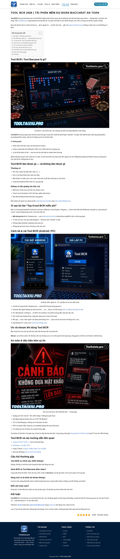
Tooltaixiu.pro (22, 20)
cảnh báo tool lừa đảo (43, 201)
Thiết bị (32, 4)
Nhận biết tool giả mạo (93, 542)
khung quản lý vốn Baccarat (79, 433)
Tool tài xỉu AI (43, 545)
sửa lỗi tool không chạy (39, 323)
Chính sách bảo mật (93, 534)
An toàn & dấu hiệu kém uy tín (23, 47)
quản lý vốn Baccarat (76, 25)
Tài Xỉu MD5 (66, 540)
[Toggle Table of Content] (39, 33)
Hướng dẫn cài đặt (44, 534)
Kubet (35, 448)
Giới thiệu (90, 531)
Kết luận (16, 54)
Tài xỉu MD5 (42, 448)
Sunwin (25, 448)
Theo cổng (55, 4)
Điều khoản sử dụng (93, 537)
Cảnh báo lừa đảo (92, 540)
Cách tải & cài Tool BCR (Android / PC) (25, 43)
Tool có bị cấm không (93, 545)
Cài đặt (23, 445)
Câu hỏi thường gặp (20, 52)
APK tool (65, 309)
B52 (64, 537)
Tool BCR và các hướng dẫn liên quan (25, 49)
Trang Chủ (24, 4)
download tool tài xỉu (49, 216)
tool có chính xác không (33, 452)
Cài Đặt (40, 4)
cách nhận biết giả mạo (62, 201)
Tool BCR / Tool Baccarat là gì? (22, 36)
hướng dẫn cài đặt (77, 309)
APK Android (43, 537)
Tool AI (47, 4)
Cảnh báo (74, 4)
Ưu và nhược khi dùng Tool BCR (22, 45)
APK (28, 445)
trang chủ (52, 505)
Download (16, 445)
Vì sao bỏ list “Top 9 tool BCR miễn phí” (25, 40)
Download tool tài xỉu (45, 531)
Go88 (31, 448)
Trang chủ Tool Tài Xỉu (20, 442)
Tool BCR (65, 4)
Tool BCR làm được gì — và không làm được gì (27, 38)
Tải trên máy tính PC (45, 540)
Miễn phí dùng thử (44, 542)
